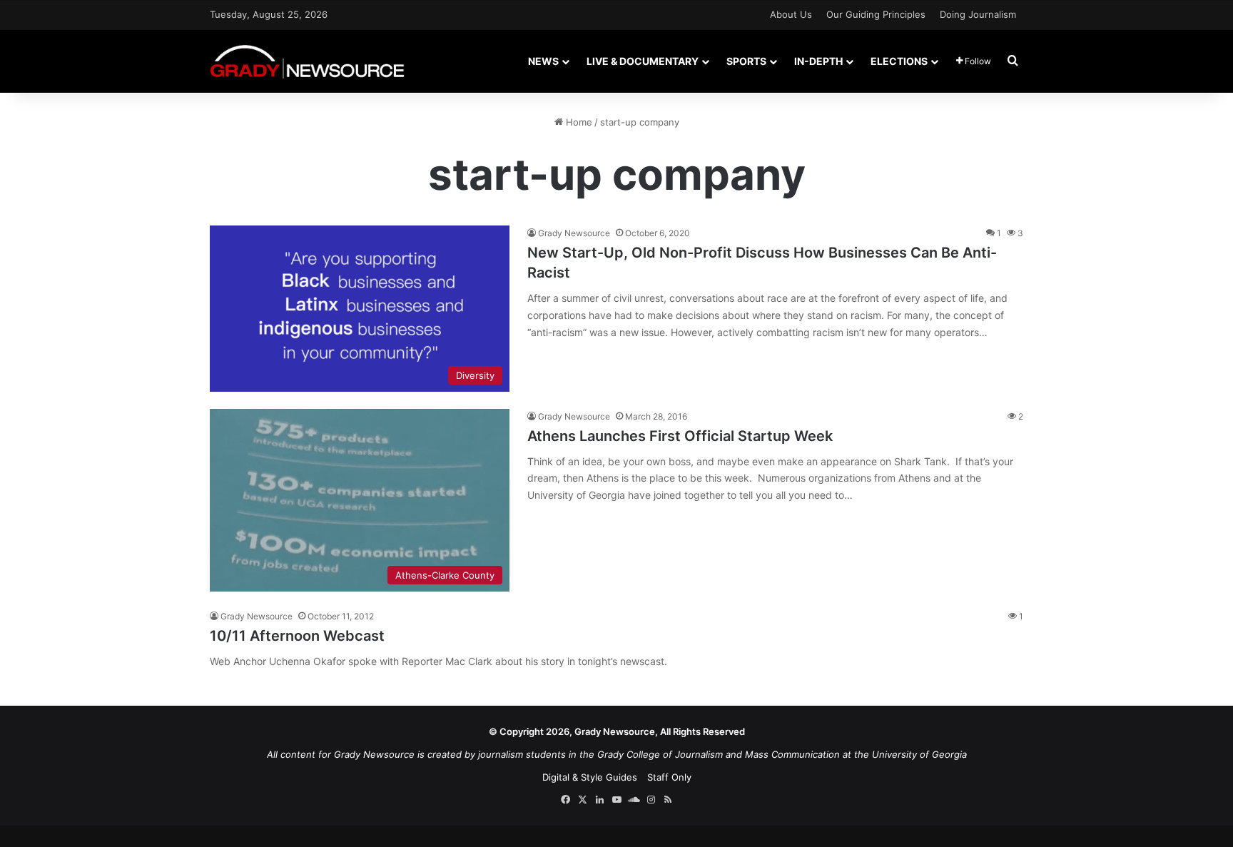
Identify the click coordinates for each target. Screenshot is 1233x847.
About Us (791, 14)
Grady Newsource (574, 233)
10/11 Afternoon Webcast (297, 635)
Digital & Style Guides (589, 777)
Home (577, 122)
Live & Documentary (643, 61)
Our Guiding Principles (875, 14)
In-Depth (818, 61)
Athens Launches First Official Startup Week (680, 436)
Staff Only (669, 777)
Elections (899, 61)
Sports (746, 61)
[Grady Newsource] (307, 61)
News (543, 61)
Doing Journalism (978, 14)
